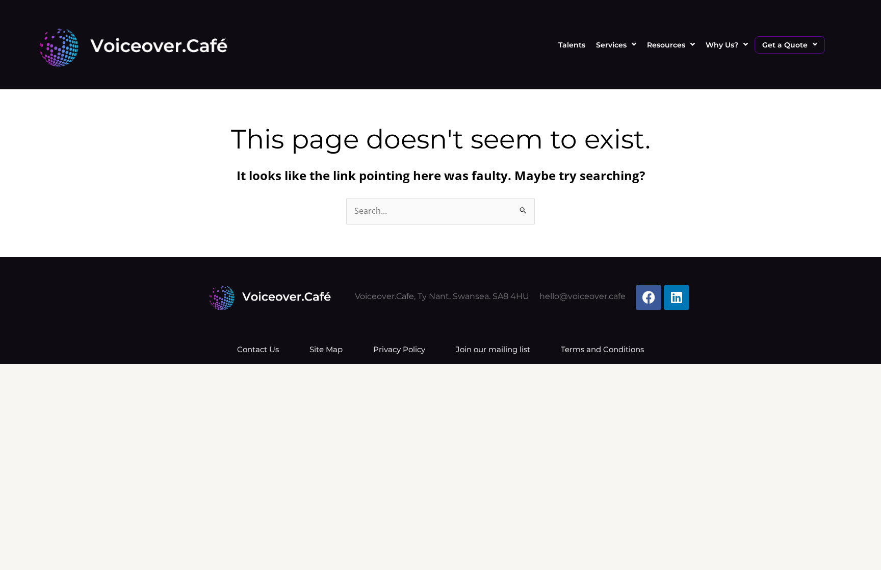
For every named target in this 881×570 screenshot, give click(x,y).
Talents (571, 44)
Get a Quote (785, 44)
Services (611, 44)
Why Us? (722, 44)
